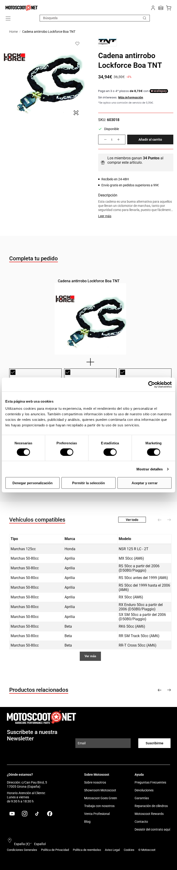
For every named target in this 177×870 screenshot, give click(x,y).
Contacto (141, 821)
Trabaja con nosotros (99, 806)
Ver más (90, 656)
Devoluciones (144, 790)
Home (13, 31)
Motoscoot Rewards (149, 814)
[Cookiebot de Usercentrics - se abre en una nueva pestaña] (151, 384)
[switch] (66, 452)
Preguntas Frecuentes (150, 782)
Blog (87, 821)
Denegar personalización (32, 483)
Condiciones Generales (22, 850)
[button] (8, 18)
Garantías (142, 798)
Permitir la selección (88, 483)
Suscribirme (154, 743)
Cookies (129, 850)
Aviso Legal (112, 850)
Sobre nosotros (95, 782)
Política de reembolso (87, 850)
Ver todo (132, 520)
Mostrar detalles (149, 469)
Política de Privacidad (55, 850)
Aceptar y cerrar (145, 483)
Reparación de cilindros (151, 806)
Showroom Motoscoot (100, 790)
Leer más (104, 216)
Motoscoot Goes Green (100, 798)
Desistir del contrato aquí (152, 829)
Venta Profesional (97, 814)
